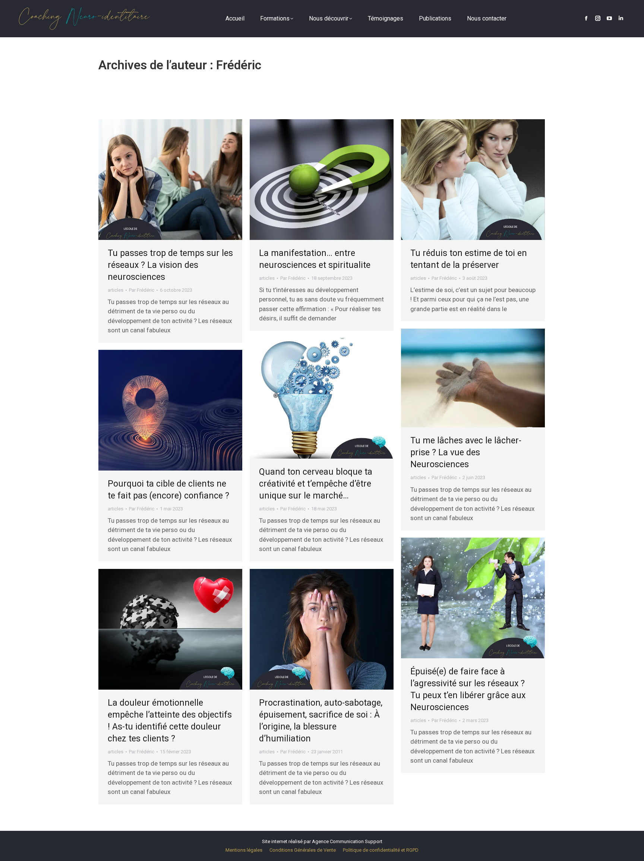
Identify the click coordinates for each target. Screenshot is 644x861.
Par (141, 290)
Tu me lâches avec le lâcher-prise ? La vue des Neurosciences (465, 452)
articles (115, 290)
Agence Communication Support (347, 841)
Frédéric (238, 65)
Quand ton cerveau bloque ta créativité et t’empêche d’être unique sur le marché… (315, 484)
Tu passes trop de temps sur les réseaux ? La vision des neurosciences (170, 265)
